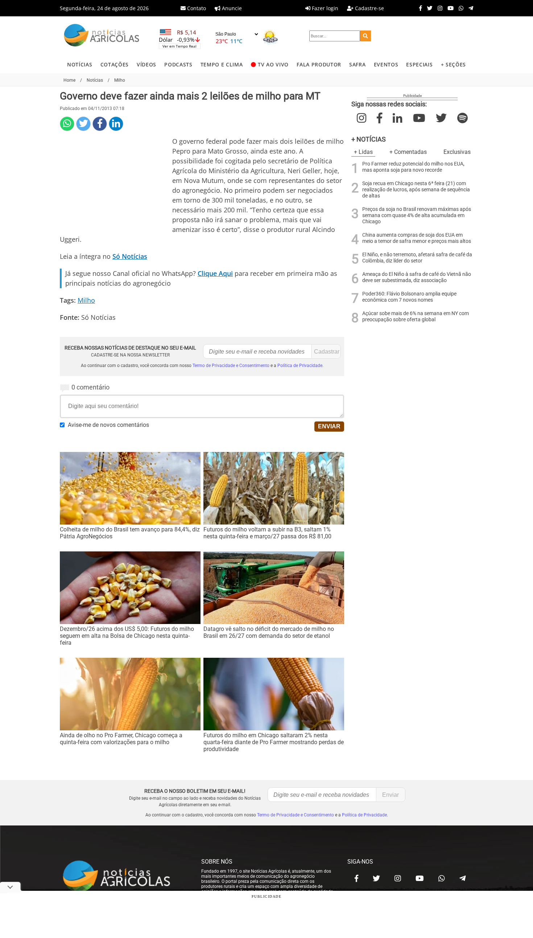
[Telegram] (469, 8)
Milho (86, 300)
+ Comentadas (408, 151)
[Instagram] (438, 8)
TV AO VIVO (273, 64)
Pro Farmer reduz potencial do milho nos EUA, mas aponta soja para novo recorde (413, 167)
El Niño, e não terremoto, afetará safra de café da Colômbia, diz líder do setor (417, 258)
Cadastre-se (369, 8)
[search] (365, 35)
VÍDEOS (146, 64)
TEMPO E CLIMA (222, 64)
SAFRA (357, 64)
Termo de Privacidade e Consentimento (231, 365)
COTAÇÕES (114, 64)
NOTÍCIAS (79, 64)
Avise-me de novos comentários (108, 424)
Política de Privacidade (299, 365)
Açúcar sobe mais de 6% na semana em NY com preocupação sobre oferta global (415, 316)
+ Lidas (363, 151)
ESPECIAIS (419, 64)
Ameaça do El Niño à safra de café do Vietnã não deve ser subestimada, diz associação (416, 277)
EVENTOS (386, 64)
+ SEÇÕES (453, 64)
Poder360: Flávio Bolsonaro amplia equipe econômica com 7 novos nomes (409, 297)
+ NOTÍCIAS (368, 139)
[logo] (123, 876)
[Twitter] (428, 8)
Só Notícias (129, 256)
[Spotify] (462, 118)
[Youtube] (449, 8)
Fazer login (324, 8)
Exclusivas (457, 151)
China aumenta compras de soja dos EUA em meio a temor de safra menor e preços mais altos (416, 238)
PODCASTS (178, 64)
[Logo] (101, 36)
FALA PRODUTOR (319, 64)
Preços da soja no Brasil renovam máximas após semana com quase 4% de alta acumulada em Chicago (416, 215)
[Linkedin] (116, 124)
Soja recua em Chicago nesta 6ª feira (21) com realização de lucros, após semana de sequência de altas (416, 189)
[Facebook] (419, 8)
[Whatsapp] (459, 8)
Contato (196, 8)
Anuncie (231, 8)
